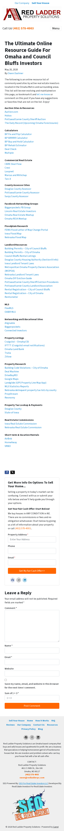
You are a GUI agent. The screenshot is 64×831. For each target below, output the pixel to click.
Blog (40, 729)
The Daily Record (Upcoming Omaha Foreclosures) (31, 123)
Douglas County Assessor (18, 189)
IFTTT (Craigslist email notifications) (25, 345)
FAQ (53, 720)
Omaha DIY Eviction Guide (18, 278)
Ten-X (8, 179)
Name (9, 645)
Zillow (8, 356)
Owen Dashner (15, 73)
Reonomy (10, 397)
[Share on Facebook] (7, 472)
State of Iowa (12, 412)
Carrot (56, 826)
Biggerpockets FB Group (18, 207)
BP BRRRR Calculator (16, 138)
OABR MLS (10, 312)
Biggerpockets (12, 327)
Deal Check (10, 149)
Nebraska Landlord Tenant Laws (22, 274)
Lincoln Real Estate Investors (20, 211)
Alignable (10, 323)
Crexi (7, 167)
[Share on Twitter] (12, 472)
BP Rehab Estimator (16, 145)
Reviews (10, 724)
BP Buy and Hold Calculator (19, 141)
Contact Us (39, 724)
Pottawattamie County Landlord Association (29, 286)
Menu (55, 28)
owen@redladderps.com (32, 777)
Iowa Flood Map (13, 233)
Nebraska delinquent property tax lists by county (30, 390)
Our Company (22, 3)
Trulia (8, 353)
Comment (11, 608)
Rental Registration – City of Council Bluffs (27, 289)
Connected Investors (16, 330)
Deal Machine (12, 371)
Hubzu (8, 115)
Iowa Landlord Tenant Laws (19, 263)
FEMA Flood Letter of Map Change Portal (26, 230)
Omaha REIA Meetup (16, 218)
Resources (52, 724)
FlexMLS (9, 308)
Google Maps (11, 379)
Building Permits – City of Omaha (22, 252)
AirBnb (8, 438)
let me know (43, 94)
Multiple (9, 153)
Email (11, 557)
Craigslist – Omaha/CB (17, 341)
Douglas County (13, 409)
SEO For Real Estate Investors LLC (33, 783)
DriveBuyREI (11, 375)
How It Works (42, 720)
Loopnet (9, 171)
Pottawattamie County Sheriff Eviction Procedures (32, 282)
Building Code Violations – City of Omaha (26, 368)
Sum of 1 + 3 (12, 693)
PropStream (11, 394)
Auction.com (11, 112)
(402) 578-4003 (23, 28)
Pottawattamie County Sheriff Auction (25, 119)
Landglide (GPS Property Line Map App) (25, 382)
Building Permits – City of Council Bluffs (26, 248)
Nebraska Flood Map (15, 237)
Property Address (18, 534)
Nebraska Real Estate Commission (23, 427)
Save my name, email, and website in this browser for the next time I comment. (32, 685)
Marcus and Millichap (16, 175)
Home (30, 720)
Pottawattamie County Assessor (22, 192)
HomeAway (11, 442)
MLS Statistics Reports (17, 386)
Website (9, 668)
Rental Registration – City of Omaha (24, 293)
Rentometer (11, 297)
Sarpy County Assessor (16, 196)
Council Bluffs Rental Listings (20, 256)
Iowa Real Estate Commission (21, 423)
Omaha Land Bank (14, 349)
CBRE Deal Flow (13, 164)
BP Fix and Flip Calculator (18, 134)
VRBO (8, 446)
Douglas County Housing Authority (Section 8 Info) (31, 259)
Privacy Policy (28, 729)
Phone (11, 546)
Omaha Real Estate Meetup (19, 215)
